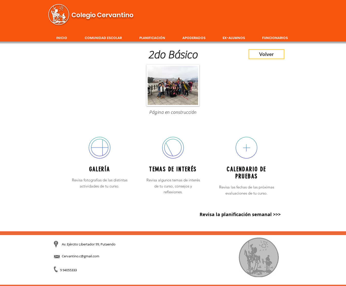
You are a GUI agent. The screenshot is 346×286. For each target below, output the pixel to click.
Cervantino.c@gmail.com (80, 256)
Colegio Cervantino (102, 15)
